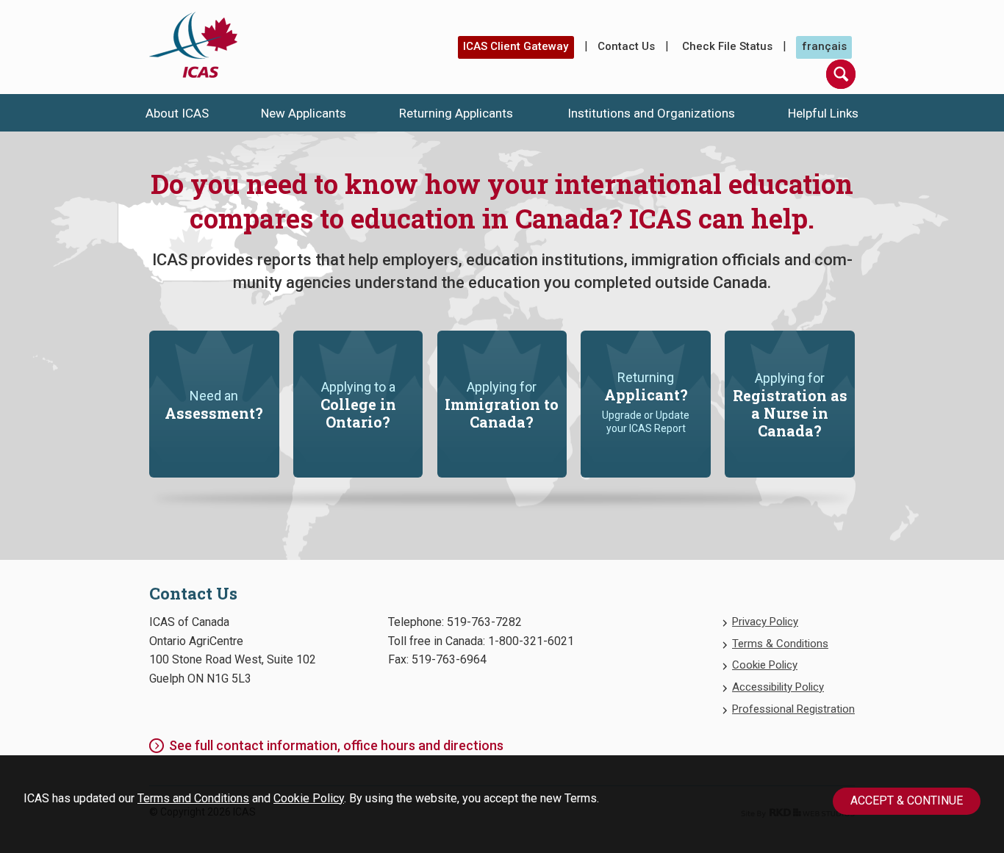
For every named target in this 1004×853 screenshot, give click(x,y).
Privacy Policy (765, 621)
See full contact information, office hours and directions (336, 745)
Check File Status (727, 46)
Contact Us (626, 46)
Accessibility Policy (778, 687)
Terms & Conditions (780, 643)
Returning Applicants (456, 113)
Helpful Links (823, 113)
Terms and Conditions (193, 798)
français (824, 46)
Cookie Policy (308, 798)
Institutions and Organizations (651, 113)
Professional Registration (793, 709)
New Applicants (303, 113)
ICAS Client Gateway (515, 46)
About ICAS (177, 113)
